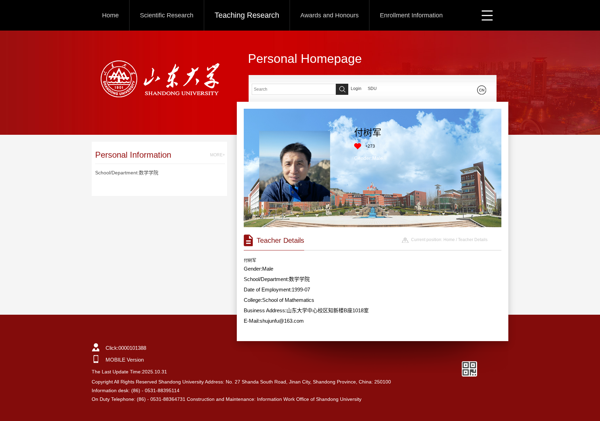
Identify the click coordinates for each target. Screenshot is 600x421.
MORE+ (217, 154)
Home (110, 15)
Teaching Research (247, 15)
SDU (372, 88)
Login (356, 88)
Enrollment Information (411, 15)
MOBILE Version (125, 360)
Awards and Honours (329, 15)
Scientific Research (166, 15)
